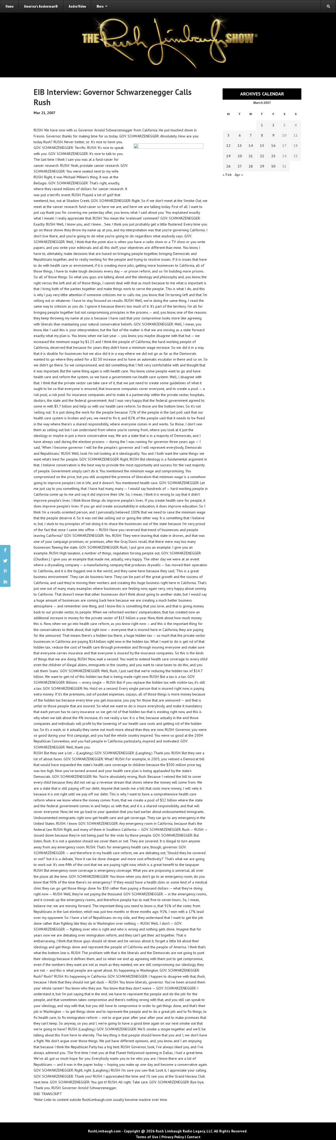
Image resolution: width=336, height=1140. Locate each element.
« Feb (227, 174)
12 (228, 145)
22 (262, 156)
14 (251, 145)
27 (240, 166)
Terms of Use (147, 1136)
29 (262, 166)
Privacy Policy (172, 1136)
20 (240, 156)
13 (240, 145)
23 (273, 156)
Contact (194, 1136)
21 (251, 156)
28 (251, 166)
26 (228, 166)
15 (262, 145)
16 (273, 145)
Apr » (239, 174)
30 (273, 166)
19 (228, 156)
